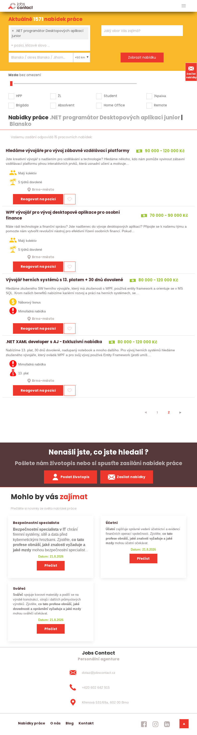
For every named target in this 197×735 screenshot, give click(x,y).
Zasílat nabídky (191, 75)
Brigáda (22, 105)
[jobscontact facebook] (144, 724)
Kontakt (86, 723)
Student (110, 95)
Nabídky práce (31, 723)
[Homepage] (20, 6)
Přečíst (50, 565)
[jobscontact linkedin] (167, 724)
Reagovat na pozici (38, 199)
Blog (70, 723)
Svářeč (19, 588)
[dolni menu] (184, 723)
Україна (160, 95)
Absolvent (66, 105)
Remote (160, 105)
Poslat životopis (75, 476)
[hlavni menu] (183, 6)
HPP (19, 95)
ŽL (59, 95)
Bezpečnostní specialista (36, 522)
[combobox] (49, 38)
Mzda (13, 75)
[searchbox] (46, 45)
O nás (55, 723)
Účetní (112, 522)
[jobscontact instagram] (155, 724)
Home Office (114, 105)
